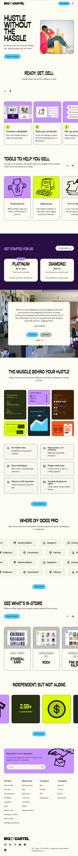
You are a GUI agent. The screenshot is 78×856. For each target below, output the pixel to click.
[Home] (14, 3)
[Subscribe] (42, 766)
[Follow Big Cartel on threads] (10, 844)
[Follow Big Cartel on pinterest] (25, 844)
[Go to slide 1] (42, 340)
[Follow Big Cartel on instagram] (5, 844)
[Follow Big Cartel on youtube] (20, 844)
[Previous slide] (5, 91)
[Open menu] (73, 3)
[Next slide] (10, 91)
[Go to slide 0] (38, 340)
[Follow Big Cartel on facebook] (15, 844)
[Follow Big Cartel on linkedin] (5, 850)
